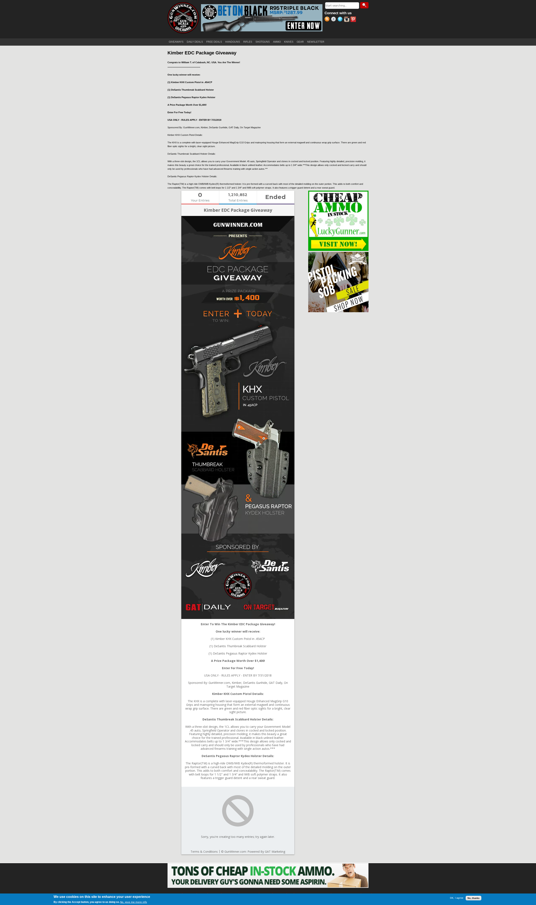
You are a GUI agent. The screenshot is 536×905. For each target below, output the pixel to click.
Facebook (334, 20)
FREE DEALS (214, 41)
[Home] (183, 17)
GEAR (300, 41)
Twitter (341, 20)
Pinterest (353, 20)
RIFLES (247, 41)
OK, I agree (456, 898)
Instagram (347, 20)
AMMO (277, 41)
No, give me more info (133, 902)
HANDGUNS (232, 41)
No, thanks (473, 898)
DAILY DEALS (195, 41)
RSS (328, 20)
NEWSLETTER (315, 41)
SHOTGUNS (262, 41)
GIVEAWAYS (176, 41)
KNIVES (288, 41)
